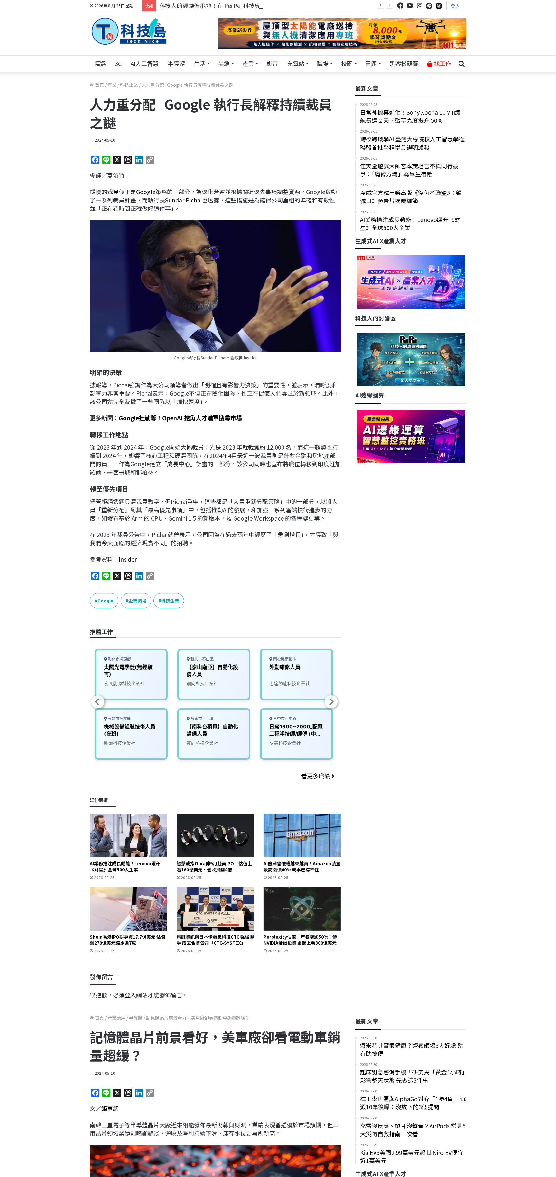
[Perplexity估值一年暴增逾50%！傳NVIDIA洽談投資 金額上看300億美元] (302, 909)
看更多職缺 (316, 775)
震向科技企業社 (202, 683)
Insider (128, 559)
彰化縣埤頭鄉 (119, 659)
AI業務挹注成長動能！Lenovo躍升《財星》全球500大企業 (125, 866)
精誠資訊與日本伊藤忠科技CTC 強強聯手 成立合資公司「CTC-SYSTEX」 (215, 939)
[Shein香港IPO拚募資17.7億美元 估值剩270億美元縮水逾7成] (128, 909)
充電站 (295, 63)
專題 (371, 63)
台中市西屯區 (284, 718)
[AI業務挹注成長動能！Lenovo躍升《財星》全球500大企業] (128, 835)
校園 (347, 63)
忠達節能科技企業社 (289, 683)
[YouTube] (410, 5)
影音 (272, 63)
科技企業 (129, 85)
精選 (100, 63)
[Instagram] (419, 5)
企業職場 (137, 600)
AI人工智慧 (145, 63)
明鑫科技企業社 (285, 742)
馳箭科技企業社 (119, 742)
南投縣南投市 (284, 659)
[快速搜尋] (461, 64)
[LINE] (429, 6)
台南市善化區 (202, 718)
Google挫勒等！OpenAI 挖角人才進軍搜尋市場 (180, 418)
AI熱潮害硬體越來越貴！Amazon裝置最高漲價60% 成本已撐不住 (302, 866)
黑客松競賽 (403, 63)
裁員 (113, 191)
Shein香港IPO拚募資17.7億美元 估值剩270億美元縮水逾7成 (127, 939)
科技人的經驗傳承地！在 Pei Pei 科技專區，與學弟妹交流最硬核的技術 (250, 5)
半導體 (176, 63)
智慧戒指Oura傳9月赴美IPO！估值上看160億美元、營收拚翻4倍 (214, 866)
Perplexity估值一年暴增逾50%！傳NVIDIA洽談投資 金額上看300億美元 (300, 939)
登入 (455, 6)
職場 (323, 63)
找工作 (441, 63)
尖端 (224, 63)
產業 (248, 63)
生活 (200, 63)
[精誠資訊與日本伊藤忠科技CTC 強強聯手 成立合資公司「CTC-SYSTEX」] (215, 909)
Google (145, 191)
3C (118, 63)
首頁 (99, 85)
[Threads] (439, 5)
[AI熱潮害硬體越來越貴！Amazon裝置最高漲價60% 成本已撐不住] (302, 835)
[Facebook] (400, 5)
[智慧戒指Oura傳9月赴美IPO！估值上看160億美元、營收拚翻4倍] (215, 835)
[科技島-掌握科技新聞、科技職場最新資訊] (129, 31)
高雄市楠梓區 (119, 718)
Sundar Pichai (183, 200)
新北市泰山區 (202, 659)
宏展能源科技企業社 (124, 683)
